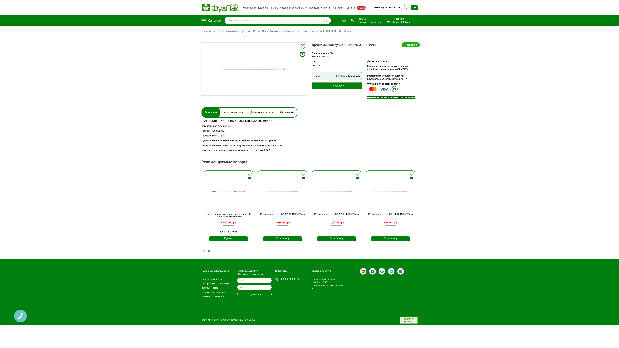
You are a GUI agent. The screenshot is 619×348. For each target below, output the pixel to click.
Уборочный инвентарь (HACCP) (237, 31)
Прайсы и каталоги (319, 7)
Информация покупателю (215, 283)
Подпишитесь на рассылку (250, 274)
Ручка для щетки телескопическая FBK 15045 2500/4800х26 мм (228, 215)
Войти (362, 19)
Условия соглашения (212, 296)
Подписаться (254, 294)
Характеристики (233, 112)
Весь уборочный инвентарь (278, 31)
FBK (332, 53)
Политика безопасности (214, 292)
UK (407, 7)
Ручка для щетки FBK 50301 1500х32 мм (390, 214)
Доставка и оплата (268, 7)
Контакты (350, 7)
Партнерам (338, 7)
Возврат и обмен (210, 287)
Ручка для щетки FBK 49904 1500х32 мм (282, 214)
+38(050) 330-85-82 (384, 7)
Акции (361, 7)
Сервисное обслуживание (293, 7)
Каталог (214, 21)
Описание (211, 112)
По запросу (337, 85)
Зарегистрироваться (370, 22)
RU (414, 7)
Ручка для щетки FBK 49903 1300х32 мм (326, 31)
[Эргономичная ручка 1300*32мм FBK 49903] (254, 69)
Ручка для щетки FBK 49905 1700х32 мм (336, 214)
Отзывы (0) (287, 112)
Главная (206, 31)
